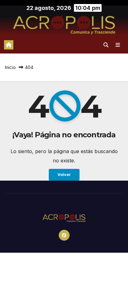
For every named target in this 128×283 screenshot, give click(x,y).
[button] (105, 45)
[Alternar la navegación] (117, 44)
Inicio (10, 67)
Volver (64, 174)
